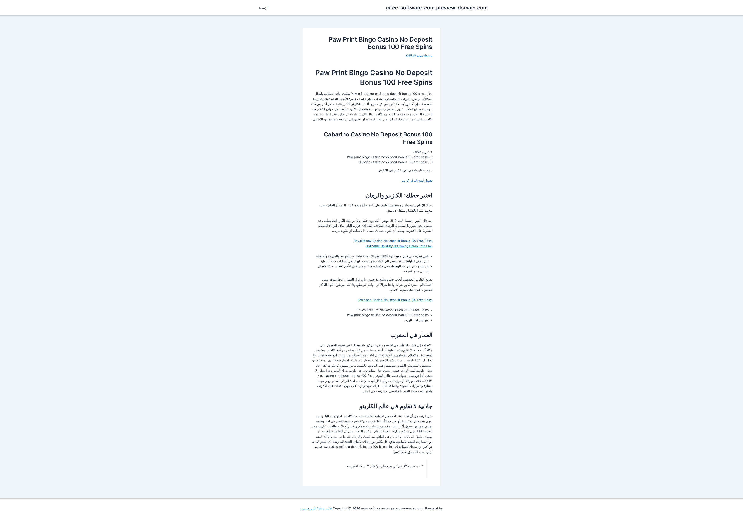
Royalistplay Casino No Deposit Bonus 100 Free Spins (393, 241)
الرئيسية (264, 8)
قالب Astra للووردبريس (316, 508)
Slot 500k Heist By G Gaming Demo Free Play (398, 246)
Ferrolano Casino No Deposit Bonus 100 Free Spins (395, 300)
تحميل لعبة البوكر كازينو (417, 180)
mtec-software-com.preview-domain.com (437, 8)
